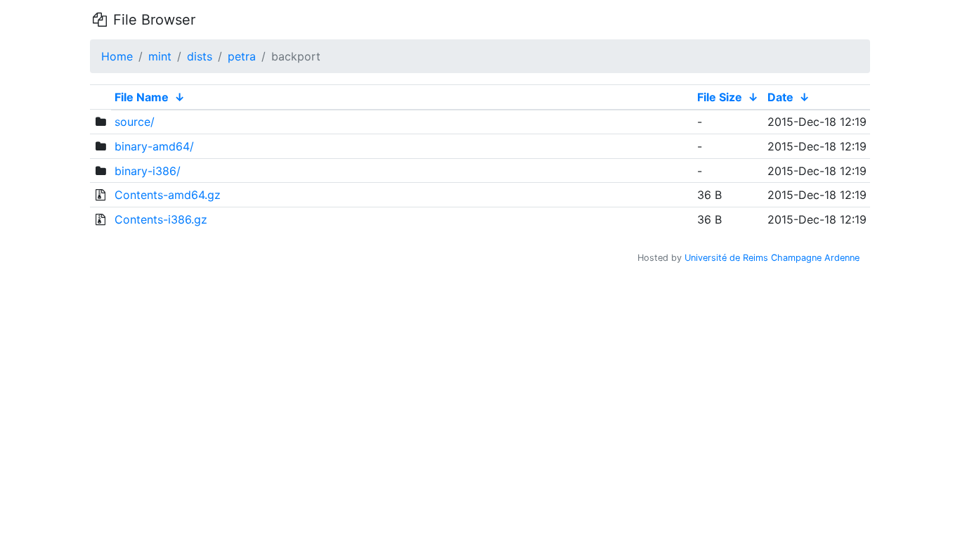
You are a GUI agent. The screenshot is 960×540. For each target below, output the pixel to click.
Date (780, 97)
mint (159, 56)
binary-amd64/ (154, 146)
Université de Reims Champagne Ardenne (772, 257)
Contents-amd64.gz (168, 195)
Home (117, 56)
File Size (719, 97)
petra (242, 56)
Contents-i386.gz (161, 219)
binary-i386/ (148, 171)
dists (199, 56)
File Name (142, 97)
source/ (135, 122)
